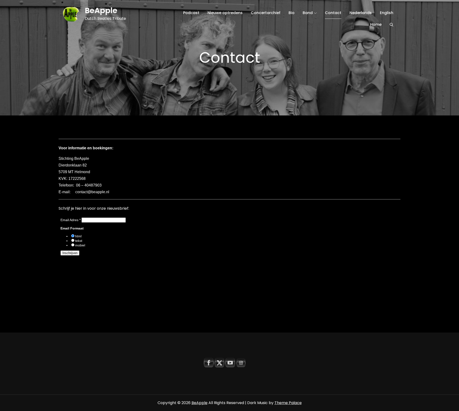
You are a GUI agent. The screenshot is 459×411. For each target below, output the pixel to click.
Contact (333, 13)
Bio (292, 13)
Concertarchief (265, 13)
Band (308, 13)
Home (376, 24)
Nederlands (361, 13)
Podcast (191, 13)
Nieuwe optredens (225, 13)
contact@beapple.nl (92, 192)
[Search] (391, 24)
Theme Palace (288, 403)
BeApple (101, 10)
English (386, 13)
